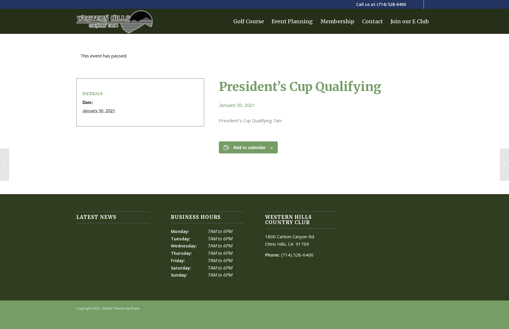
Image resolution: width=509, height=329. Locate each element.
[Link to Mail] (428, 4)
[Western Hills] (114, 21)
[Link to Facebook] (419, 4)
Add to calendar (249, 147)
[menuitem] (248, 21)
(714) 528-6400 (391, 4)
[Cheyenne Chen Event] (4, 164)
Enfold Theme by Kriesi (121, 308)
